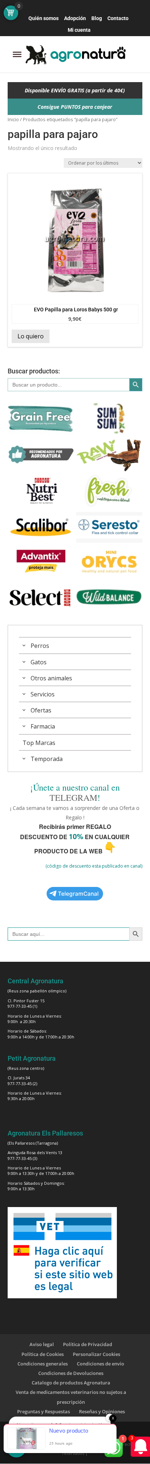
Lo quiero (30, 336)
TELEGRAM (73, 797)
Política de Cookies (42, 1354)
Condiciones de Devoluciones (70, 1373)
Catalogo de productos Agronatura (71, 1382)
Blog (96, 18)
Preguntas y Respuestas (43, 1411)
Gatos (39, 662)
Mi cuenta (79, 30)
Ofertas (41, 710)
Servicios (43, 694)
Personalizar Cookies (96, 1354)
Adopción (75, 18)
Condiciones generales (42, 1363)
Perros (40, 646)
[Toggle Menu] (17, 54)
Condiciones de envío (100, 1363)
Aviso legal (41, 1344)
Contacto (118, 18)
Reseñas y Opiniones (102, 1411)
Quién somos (43, 18)
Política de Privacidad (87, 1344)
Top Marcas (39, 743)
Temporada (47, 759)
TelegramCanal (78, 893)
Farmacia (43, 726)
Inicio (13, 119)
